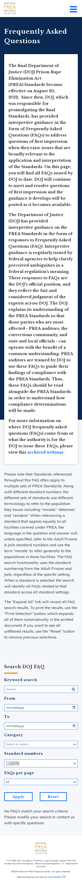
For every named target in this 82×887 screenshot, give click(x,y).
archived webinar (45, 452)
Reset (53, 797)
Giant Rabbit (55, 877)
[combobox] (41, 744)
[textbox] (24, 744)
